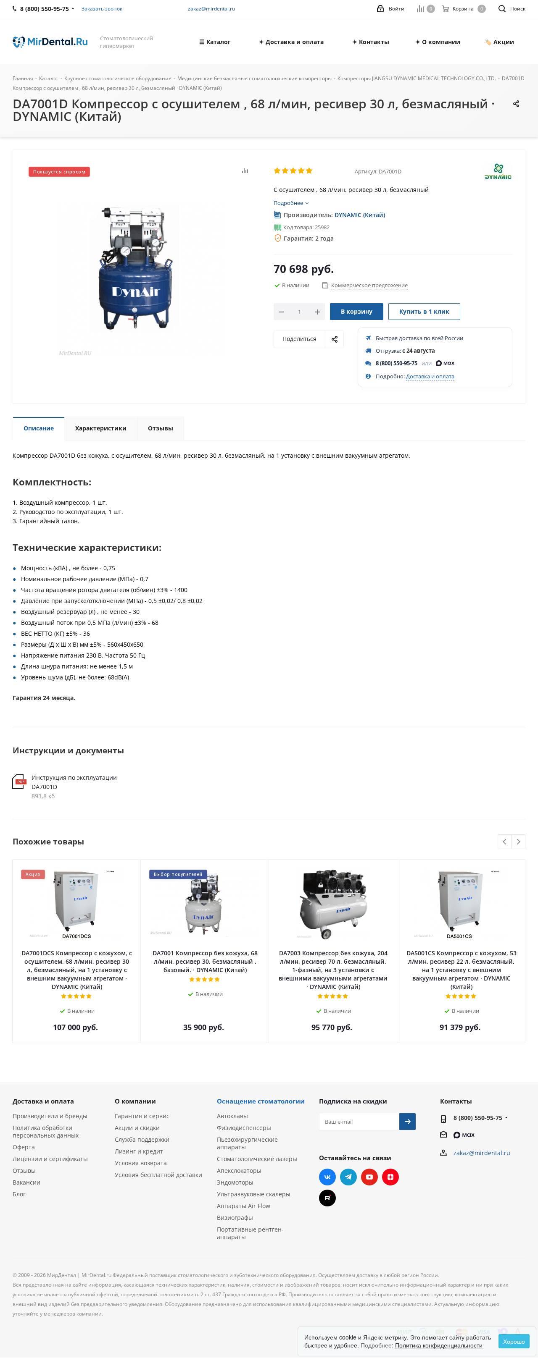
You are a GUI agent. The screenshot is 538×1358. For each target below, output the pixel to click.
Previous (505, 842)
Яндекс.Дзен (390, 1177)
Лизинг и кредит (139, 1151)
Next (518, 842)
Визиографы (235, 1218)
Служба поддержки (142, 1139)
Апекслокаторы (239, 1170)
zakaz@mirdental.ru (211, 8)
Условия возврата (141, 1163)
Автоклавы (232, 1116)
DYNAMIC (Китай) (360, 215)
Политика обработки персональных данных (46, 1131)
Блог (19, 1194)
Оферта (24, 1147)
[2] (286, 171)
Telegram (348, 1177)
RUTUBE (327, 1198)
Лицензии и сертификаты (50, 1159)
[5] (310, 171)
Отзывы (24, 1170)
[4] (302, 171)
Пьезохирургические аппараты (247, 1143)
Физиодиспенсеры (244, 1128)
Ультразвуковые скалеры (253, 1194)
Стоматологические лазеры (257, 1159)
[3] (294, 171)
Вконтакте (327, 1177)
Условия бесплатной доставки (158, 1175)
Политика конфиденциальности (439, 1345)
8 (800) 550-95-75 (396, 363)
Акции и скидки (137, 1128)
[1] (278, 171)
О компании (135, 1101)
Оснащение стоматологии (261, 1101)
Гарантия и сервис (142, 1116)
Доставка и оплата (430, 376)
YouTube (369, 1177)
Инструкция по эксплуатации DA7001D (74, 782)
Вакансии (26, 1182)
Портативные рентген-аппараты (250, 1233)
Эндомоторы (235, 1182)
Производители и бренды (50, 1116)
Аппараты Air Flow (243, 1206)
